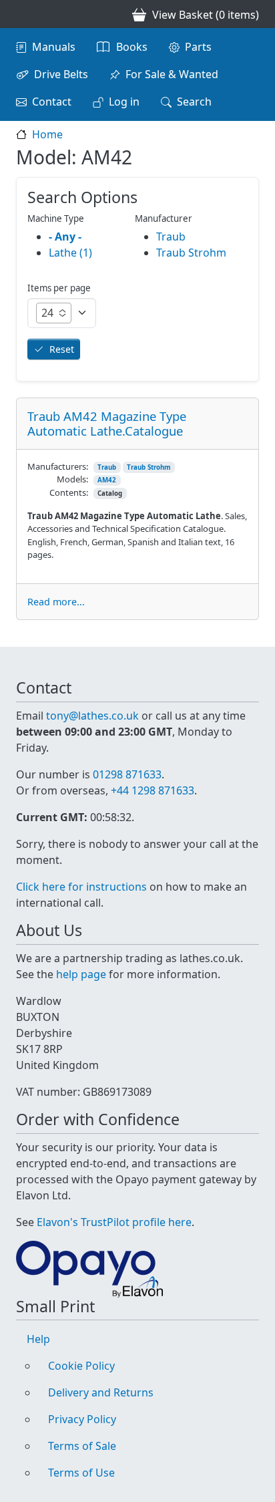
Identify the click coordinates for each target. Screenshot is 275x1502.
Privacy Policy (82, 1419)
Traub (106, 467)
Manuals (53, 46)
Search (194, 101)
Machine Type (55, 218)
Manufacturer (163, 218)
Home (47, 134)
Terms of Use (81, 1472)
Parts (198, 46)
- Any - (65, 236)
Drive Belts (61, 74)
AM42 (106, 480)
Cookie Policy (81, 1365)
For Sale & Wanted (171, 74)
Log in (124, 101)
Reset (61, 349)
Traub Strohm (149, 467)
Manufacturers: (57, 466)
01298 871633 (127, 774)
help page (81, 974)
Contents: (68, 492)
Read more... (56, 601)
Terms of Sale (82, 1446)
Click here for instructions (81, 886)
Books (132, 46)
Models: (72, 479)
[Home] (21, 14)
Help (38, 1339)
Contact (51, 101)
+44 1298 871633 (152, 790)
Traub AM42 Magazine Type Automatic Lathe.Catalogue (106, 423)
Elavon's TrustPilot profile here (114, 1222)
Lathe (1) (70, 252)
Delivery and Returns (101, 1392)
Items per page (59, 288)
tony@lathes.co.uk (92, 715)
